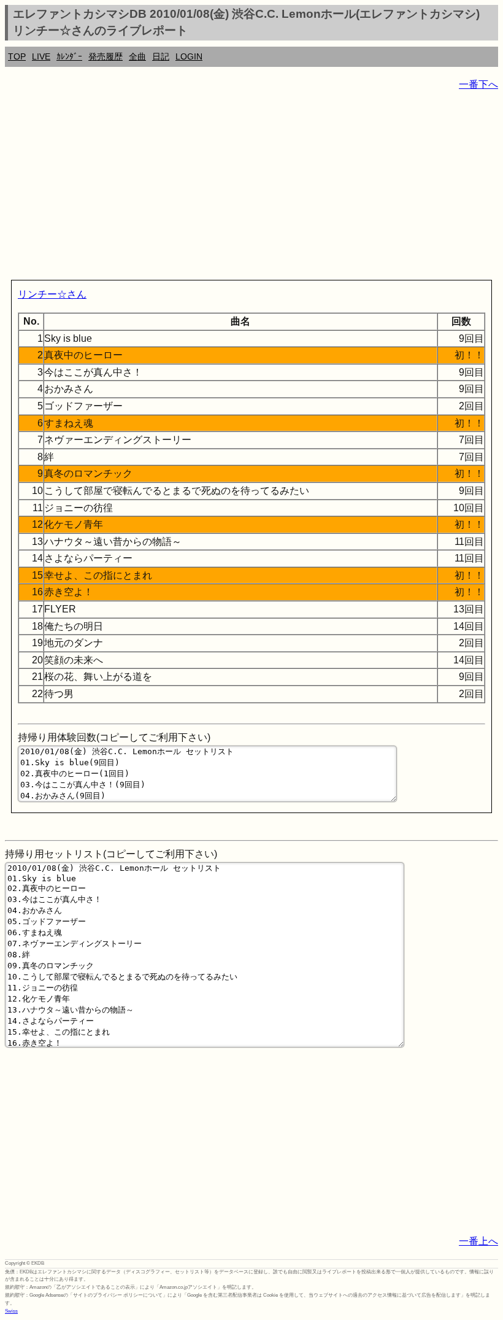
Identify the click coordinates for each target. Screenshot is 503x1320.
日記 (160, 56)
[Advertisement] (251, 188)
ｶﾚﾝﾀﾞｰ (69, 56)
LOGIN (188, 56)
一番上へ (478, 1241)
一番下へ (478, 84)
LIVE (41, 56)
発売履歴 (105, 56)
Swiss (11, 1311)
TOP (17, 56)
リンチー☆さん (52, 294)
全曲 (137, 56)
